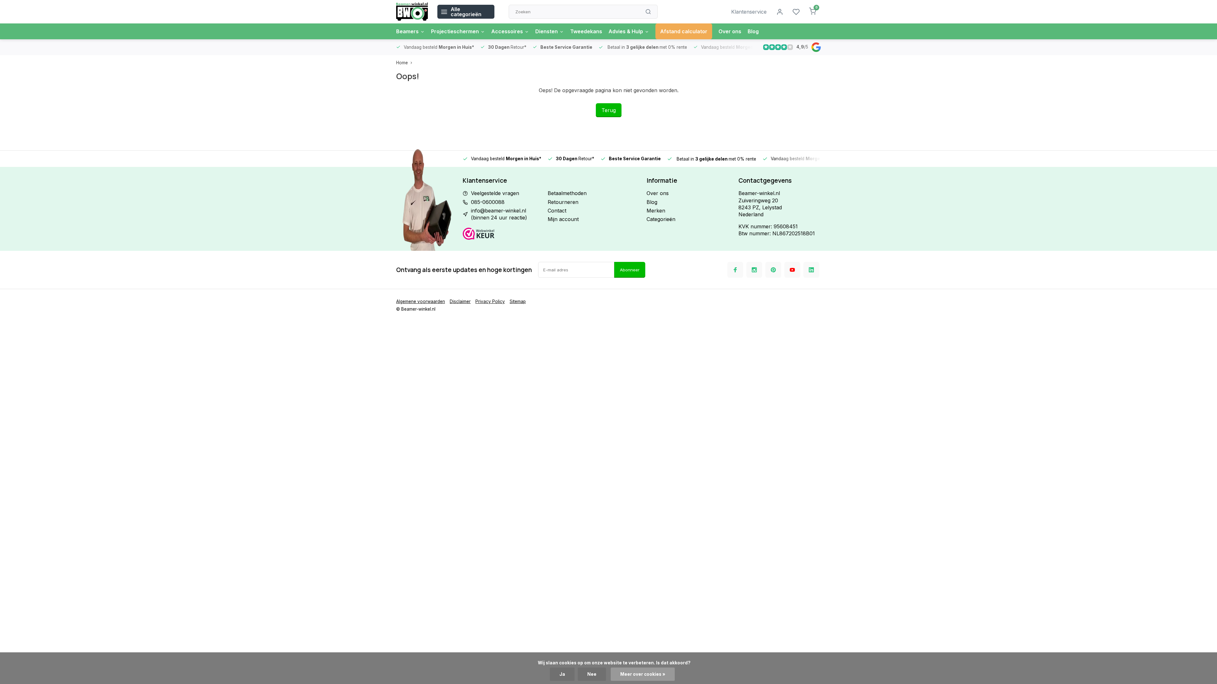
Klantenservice (749, 12)
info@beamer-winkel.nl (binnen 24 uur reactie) (499, 214)
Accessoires (507, 31)
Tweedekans (586, 31)
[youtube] (792, 270)
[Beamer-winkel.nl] (412, 11)
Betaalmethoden (567, 193)
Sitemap (518, 301)
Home (402, 62)
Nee (591, 674)
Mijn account (563, 219)
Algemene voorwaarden (420, 301)
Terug (609, 110)
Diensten (546, 31)
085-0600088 (488, 202)
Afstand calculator (683, 31)
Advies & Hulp (625, 31)
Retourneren (563, 202)
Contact (557, 210)
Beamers (407, 31)
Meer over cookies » (642, 674)
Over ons (729, 31)
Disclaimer (460, 301)
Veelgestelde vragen (495, 193)
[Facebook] (735, 270)
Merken (656, 210)
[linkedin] (811, 270)
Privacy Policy (490, 301)
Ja (562, 674)
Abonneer (630, 269)
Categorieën (661, 219)
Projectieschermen (455, 31)
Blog (753, 31)
